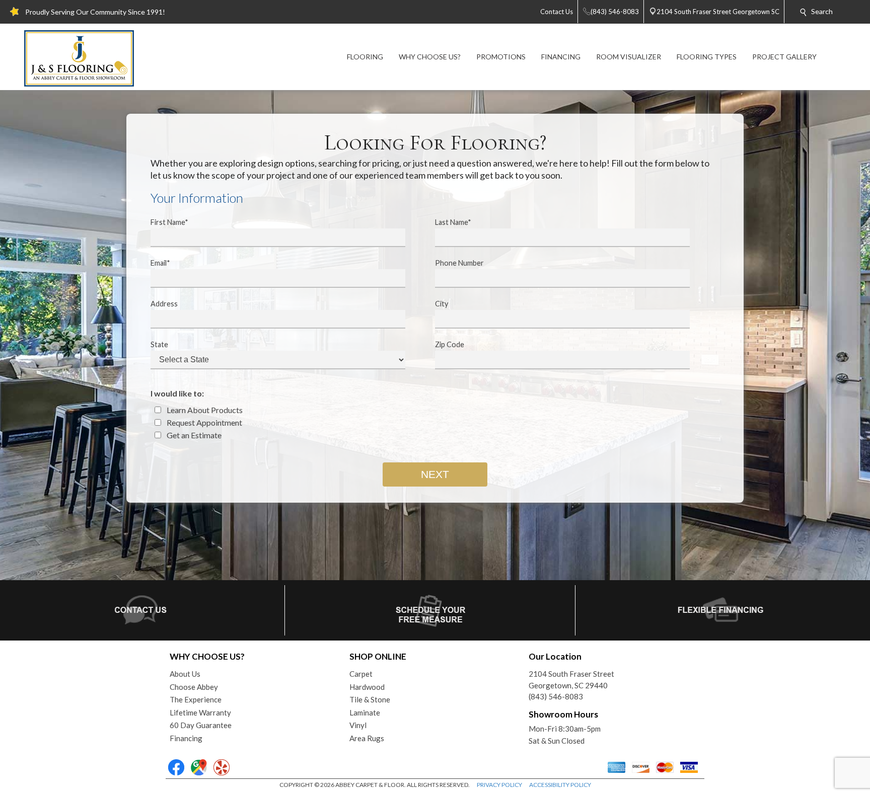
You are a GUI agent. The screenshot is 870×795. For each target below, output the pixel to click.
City (441, 303)
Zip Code (449, 344)
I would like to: (177, 393)
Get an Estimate (193, 435)
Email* (160, 263)
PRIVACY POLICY (499, 784)
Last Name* (453, 222)
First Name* (169, 222)
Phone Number (459, 263)
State (159, 344)
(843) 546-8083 (556, 696)
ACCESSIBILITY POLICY (560, 784)
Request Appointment (203, 422)
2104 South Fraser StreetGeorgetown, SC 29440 (571, 679)
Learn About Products (204, 410)
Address (164, 303)
